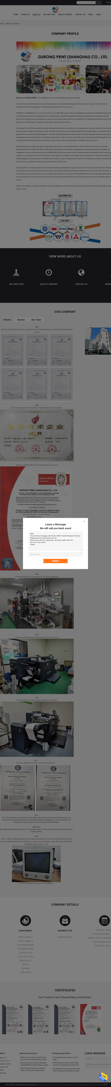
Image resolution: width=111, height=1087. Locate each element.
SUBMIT (55, 561)
